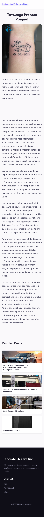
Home (6, 484)
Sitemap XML (9, 488)
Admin (6, 492)
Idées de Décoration (19, 459)
